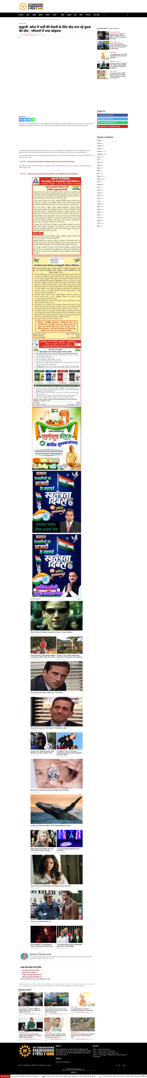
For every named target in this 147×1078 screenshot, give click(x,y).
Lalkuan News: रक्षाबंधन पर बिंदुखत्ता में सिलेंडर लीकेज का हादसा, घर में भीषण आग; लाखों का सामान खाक (30, 999)
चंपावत (26, 1032)
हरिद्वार (98, 226)
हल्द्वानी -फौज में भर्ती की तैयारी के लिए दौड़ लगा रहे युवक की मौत (66, 986)
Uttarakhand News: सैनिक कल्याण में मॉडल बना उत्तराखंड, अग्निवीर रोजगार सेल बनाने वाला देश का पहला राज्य (56, 1024)
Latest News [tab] (102, 28)
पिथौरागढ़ (99, 184)
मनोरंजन (88, 15)
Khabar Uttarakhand (46, 984)
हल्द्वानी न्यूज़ (82, 986)
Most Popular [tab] (114, 28)
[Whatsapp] (33, 119)
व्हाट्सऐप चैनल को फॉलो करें (29, 972)
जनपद (54, 15)
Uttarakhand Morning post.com (80, 984)
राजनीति (99, 204)
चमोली (98, 165)
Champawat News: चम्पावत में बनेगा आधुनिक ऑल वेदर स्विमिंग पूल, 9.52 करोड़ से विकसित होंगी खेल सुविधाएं (30, 1024)
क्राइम (34, 15)
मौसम (28, 15)
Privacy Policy (42, 1065)
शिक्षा (98, 217)
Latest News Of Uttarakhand (58, 984)
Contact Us (34, 1065)
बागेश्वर (98, 190)
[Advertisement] (56, 104)
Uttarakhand (69, 984)
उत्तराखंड (20, 15)
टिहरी (98, 170)
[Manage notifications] (143, 1074)
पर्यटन (81, 15)
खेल (75, 15)
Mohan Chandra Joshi (31, 35)
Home (20, 1065)
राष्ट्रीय (62, 15)
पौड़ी (98, 187)
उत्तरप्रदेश (99, 148)
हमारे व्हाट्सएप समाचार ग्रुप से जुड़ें (30, 970)
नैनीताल (24, 23)
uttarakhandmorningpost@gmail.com (108, 1053)
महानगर (99, 195)
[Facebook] (21, 119)
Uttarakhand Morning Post (75, 1068)
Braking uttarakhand (27, 984)
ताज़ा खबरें (96, 15)
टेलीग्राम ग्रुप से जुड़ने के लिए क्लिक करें (31, 977)
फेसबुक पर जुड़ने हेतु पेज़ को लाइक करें (31, 975)
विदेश (98, 215)
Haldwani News (36, 984)
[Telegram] (29, 119)
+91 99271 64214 (102, 1051)
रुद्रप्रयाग (99, 209)
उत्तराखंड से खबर (26, 986)
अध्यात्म (98, 140)
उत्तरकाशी (99, 146)
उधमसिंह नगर (100, 154)
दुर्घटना (41, 15)
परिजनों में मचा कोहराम (42, 986)
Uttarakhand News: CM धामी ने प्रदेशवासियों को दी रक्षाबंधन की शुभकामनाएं (82, 999)
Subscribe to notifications (63, 1062)
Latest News (26, 1065)
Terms (49, 1065)
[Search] (128, 14)
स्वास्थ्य (98, 223)
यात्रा (98, 201)
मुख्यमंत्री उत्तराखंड (50, 986)
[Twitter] (25, 119)
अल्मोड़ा (99, 143)
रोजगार (48, 15)
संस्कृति (69, 15)
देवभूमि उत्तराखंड (33, 986)
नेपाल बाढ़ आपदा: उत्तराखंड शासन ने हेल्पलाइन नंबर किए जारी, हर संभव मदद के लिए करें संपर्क (82, 1024)
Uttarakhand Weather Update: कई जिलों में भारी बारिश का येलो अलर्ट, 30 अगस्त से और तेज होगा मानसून (56, 999)
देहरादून (50, 1032)
